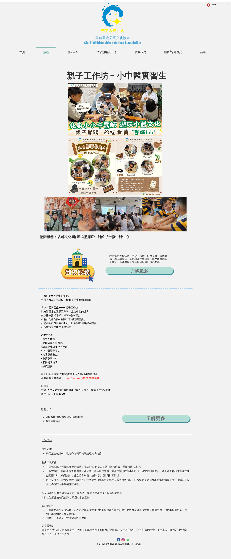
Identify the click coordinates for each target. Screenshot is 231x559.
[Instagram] (123, 539)
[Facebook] (118, 539)
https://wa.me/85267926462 (81, 378)
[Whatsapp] (127, 539)
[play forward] (183, 214)
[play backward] (48, 214)
